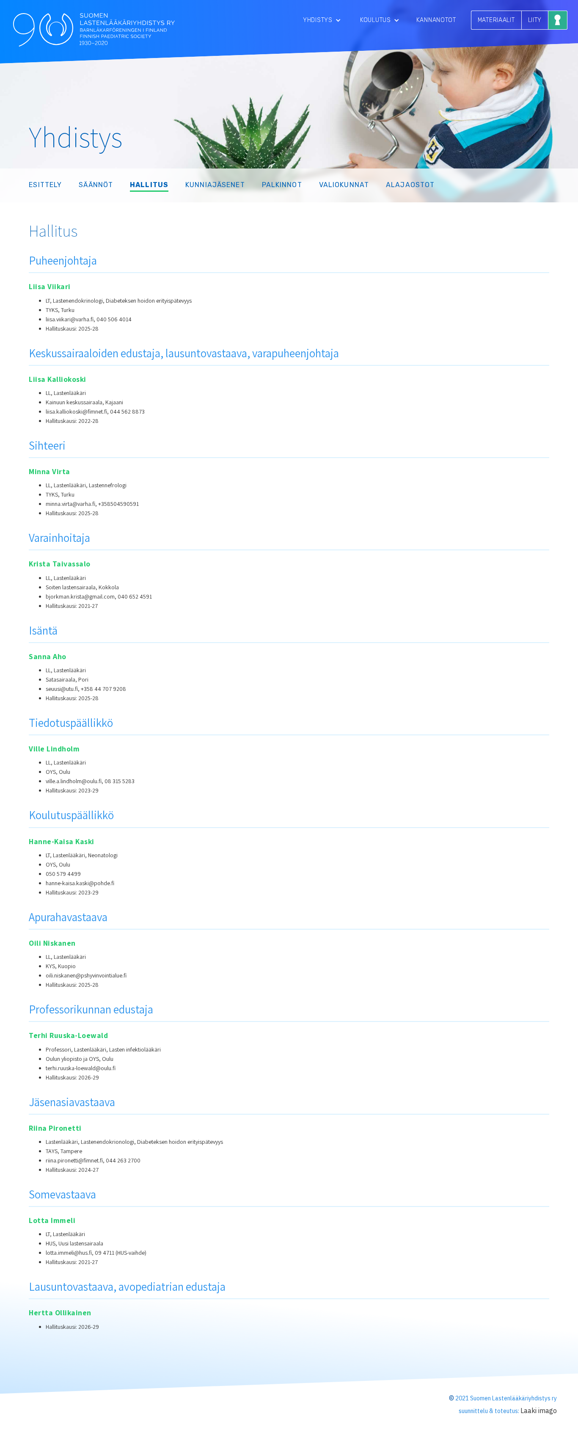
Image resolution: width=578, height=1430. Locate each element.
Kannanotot (436, 20)
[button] (322, 20)
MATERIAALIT (496, 20)
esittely (45, 185)
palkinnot (282, 185)
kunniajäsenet (215, 185)
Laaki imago (538, 1410)
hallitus (149, 185)
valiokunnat (344, 185)
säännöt (96, 185)
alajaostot (410, 185)
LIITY (535, 20)
